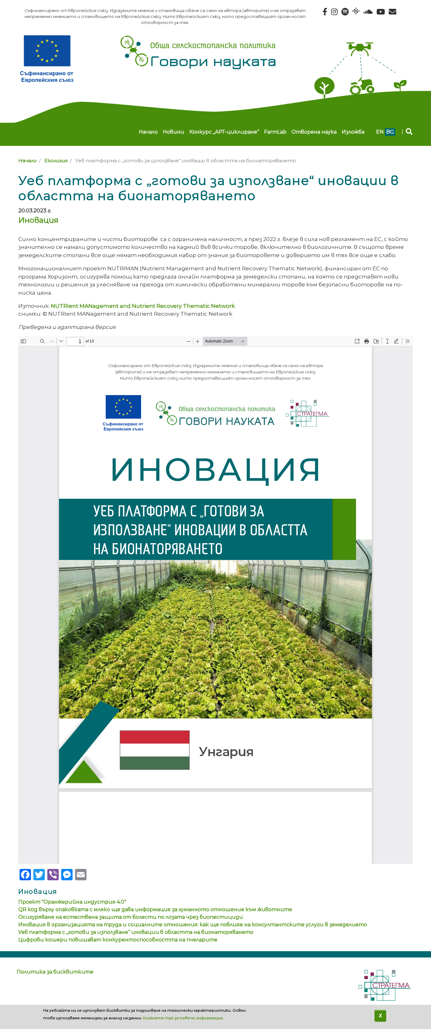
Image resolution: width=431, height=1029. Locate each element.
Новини (173, 132)
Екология (56, 161)
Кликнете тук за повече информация (183, 1017)
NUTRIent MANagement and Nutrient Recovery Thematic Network (143, 305)
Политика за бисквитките (55, 972)
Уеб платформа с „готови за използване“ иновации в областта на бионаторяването (135, 932)
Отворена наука (314, 132)
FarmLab (275, 132)
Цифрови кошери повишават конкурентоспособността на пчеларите (117, 940)
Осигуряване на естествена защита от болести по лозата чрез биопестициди (130, 917)
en (380, 132)
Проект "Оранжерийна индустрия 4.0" (72, 902)
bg (390, 132)
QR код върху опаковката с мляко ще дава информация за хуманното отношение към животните (155, 909)
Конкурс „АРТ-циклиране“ (224, 132)
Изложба (353, 132)
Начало (148, 132)
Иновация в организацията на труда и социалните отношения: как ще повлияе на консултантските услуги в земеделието (192, 925)
